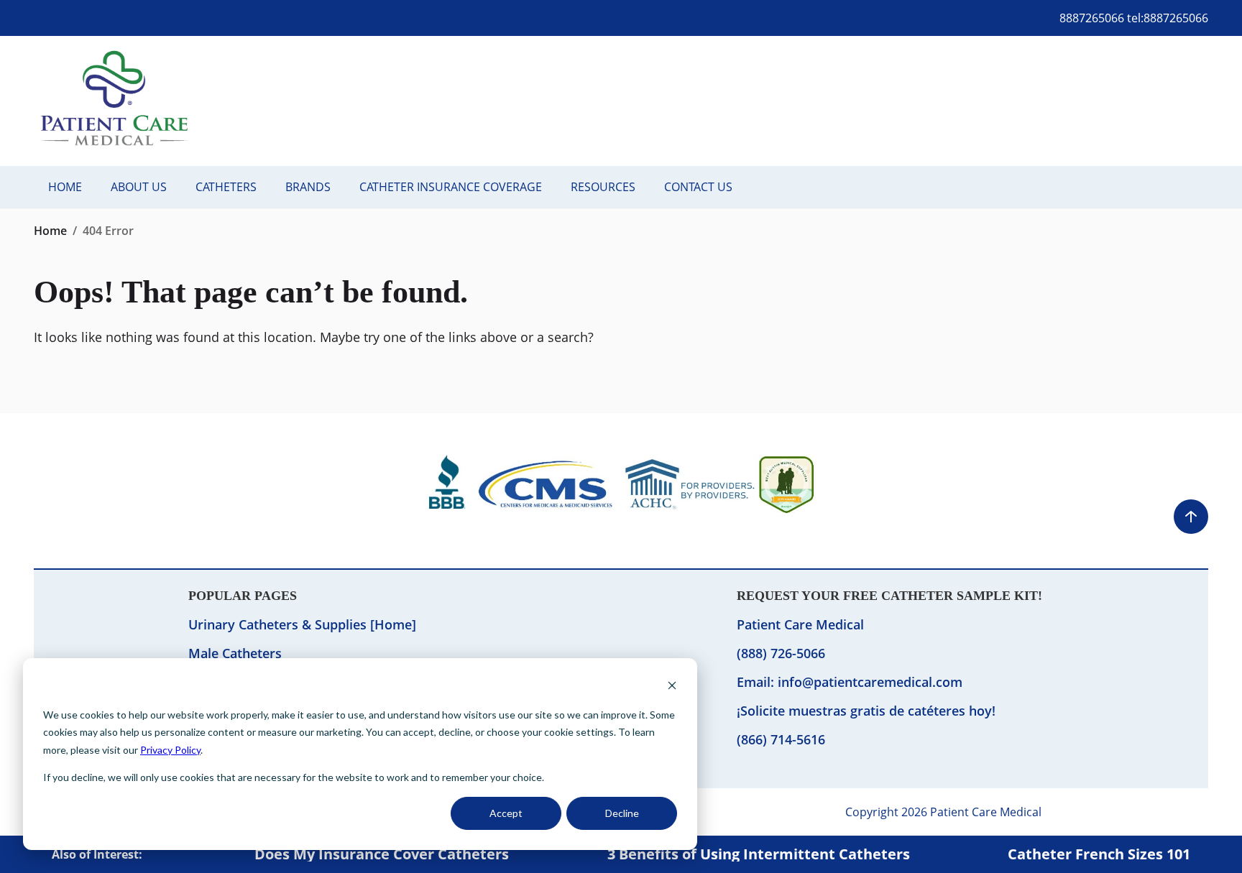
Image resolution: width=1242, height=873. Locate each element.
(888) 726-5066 (781, 653)
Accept (506, 813)
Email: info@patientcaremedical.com (849, 681)
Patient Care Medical (800, 624)
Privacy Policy (170, 750)
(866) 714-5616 (781, 739)
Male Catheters (235, 653)
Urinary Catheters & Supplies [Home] (302, 624)
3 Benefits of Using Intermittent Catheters (758, 854)
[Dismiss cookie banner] (672, 687)
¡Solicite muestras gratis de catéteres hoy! (866, 710)
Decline (622, 813)
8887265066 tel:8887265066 (1133, 17)
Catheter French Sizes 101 (1099, 854)
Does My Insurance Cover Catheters (381, 854)
